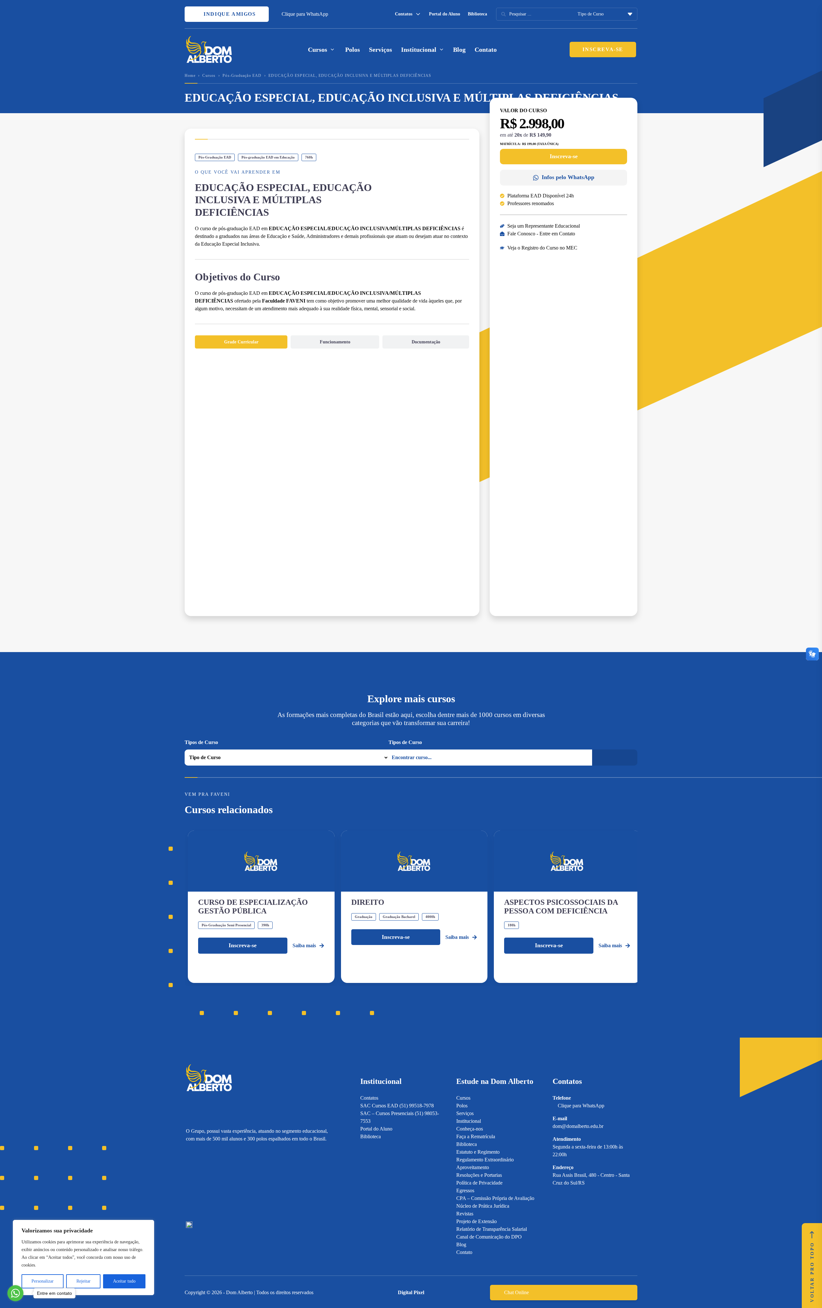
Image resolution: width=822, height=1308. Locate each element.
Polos (352, 49)
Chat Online (516, 1292)
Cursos (208, 75)
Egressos (465, 1190)
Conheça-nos (469, 1128)
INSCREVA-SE (602, 49)
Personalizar (42, 1281)
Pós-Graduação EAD (242, 75)
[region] (83, 1257)
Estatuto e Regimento (478, 1152)
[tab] (241, 342)
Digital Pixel (411, 1292)
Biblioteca (477, 14)
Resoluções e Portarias (479, 1175)
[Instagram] (189, 1182)
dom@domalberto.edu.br (578, 1126)
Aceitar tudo (124, 1281)
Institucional (468, 1121)
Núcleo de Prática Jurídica (482, 1206)
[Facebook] (200, 1182)
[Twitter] (223, 1182)
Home (190, 75)
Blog (459, 49)
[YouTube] (211, 1182)
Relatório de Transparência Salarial (491, 1229)
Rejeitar (83, 1281)
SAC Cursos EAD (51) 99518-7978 (397, 1105)
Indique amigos (229, 14)
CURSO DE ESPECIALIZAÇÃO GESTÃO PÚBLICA (253, 906)
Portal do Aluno (444, 14)
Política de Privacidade (479, 1182)
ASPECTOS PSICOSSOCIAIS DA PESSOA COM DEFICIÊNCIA (561, 906)
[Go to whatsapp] (15, 1293)
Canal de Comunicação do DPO (489, 1237)
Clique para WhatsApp (305, 14)
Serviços (380, 49)
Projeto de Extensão (476, 1221)
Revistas (464, 1213)
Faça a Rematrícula (475, 1136)
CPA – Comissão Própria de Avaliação (495, 1198)
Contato (486, 49)
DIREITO (367, 902)
